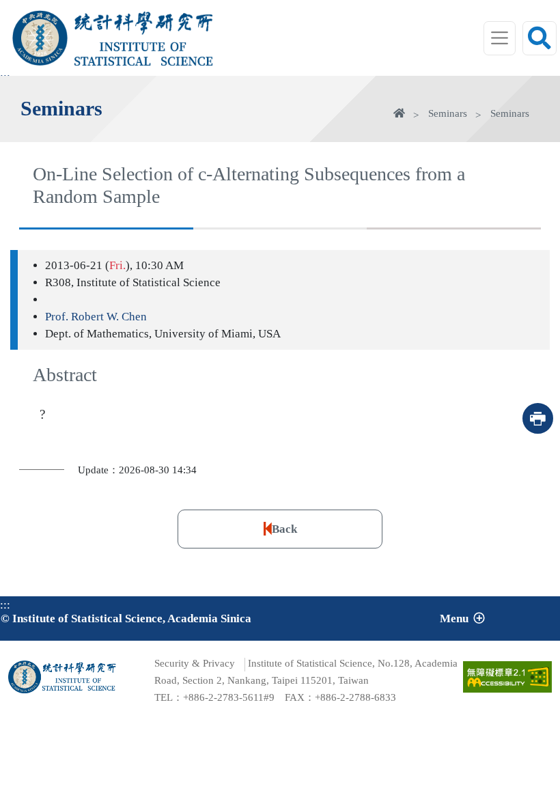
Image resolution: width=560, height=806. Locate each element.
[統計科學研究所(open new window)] (143, 23)
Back (284, 529)
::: (5, 604)
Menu (454, 618)
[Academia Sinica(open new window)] (40, 38)
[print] (537, 418)
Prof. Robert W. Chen (96, 316)
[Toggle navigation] (500, 38)
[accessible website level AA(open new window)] (507, 677)
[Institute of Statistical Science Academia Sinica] (143, 53)
